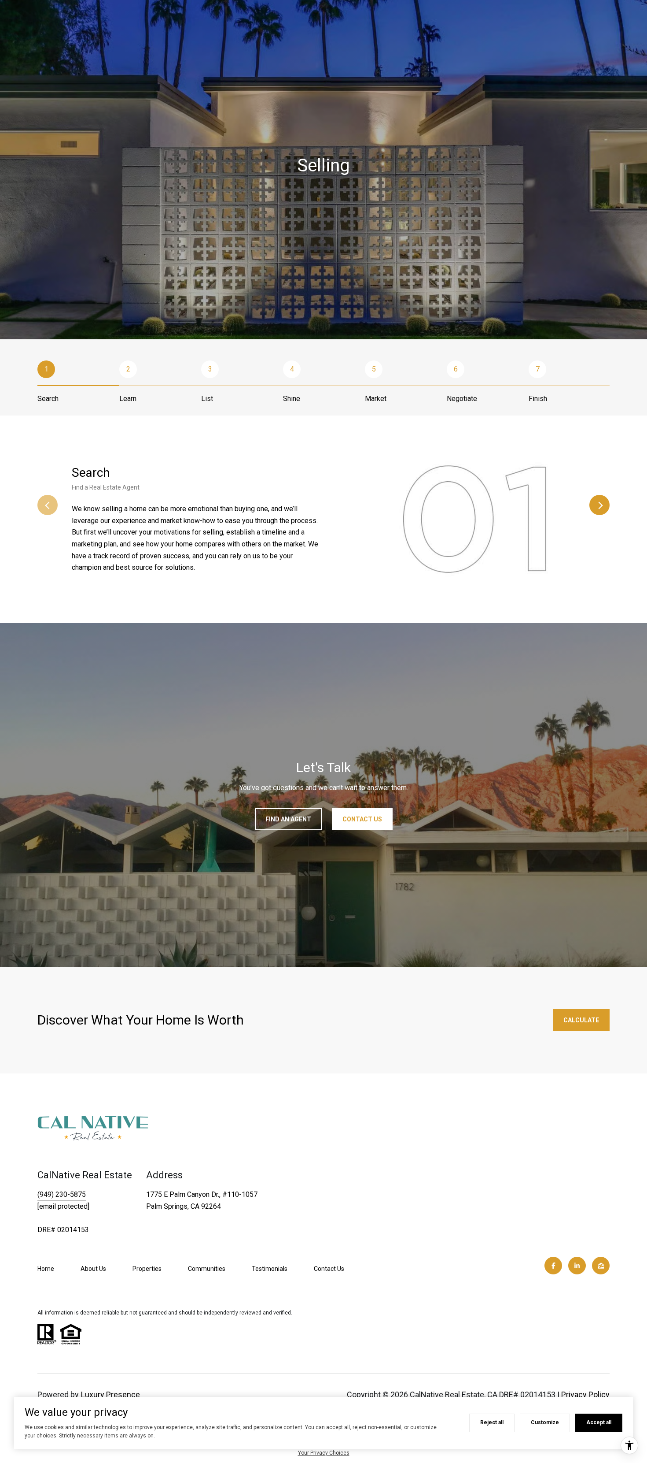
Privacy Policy (585, 1394)
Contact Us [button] (362, 819)
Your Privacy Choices (323, 1453)
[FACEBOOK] (553, 1265)
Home (45, 1268)
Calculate (581, 1020)
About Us (93, 1268)
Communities (206, 1268)
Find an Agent (288, 819)
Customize (545, 1422)
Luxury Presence (110, 1394)
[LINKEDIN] (577, 1265)
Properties (147, 1268)
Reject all (492, 1422)
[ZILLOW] (601, 1265)
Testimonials (269, 1268)
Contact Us (329, 1268)
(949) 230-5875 (61, 1194)
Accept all (598, 1422)
